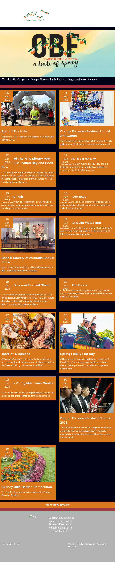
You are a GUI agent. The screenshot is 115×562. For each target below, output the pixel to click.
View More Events (57, 504)
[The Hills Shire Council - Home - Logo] (35, 16)
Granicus (72, 546)
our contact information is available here (60, 527)
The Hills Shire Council (11, 544)
